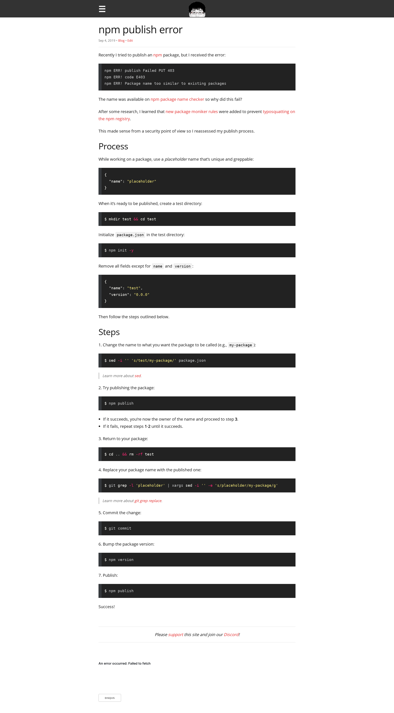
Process (113, 146)
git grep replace (147, 500)
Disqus (110, 698)
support (175, 634)
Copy (283, 70)
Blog (121, 40)
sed (137, 375)
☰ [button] (102, 8)
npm (157, 55)
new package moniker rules (192, 111)
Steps (109, 332)
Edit (130, 40)
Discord (231, 634)
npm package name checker (177, 99)
